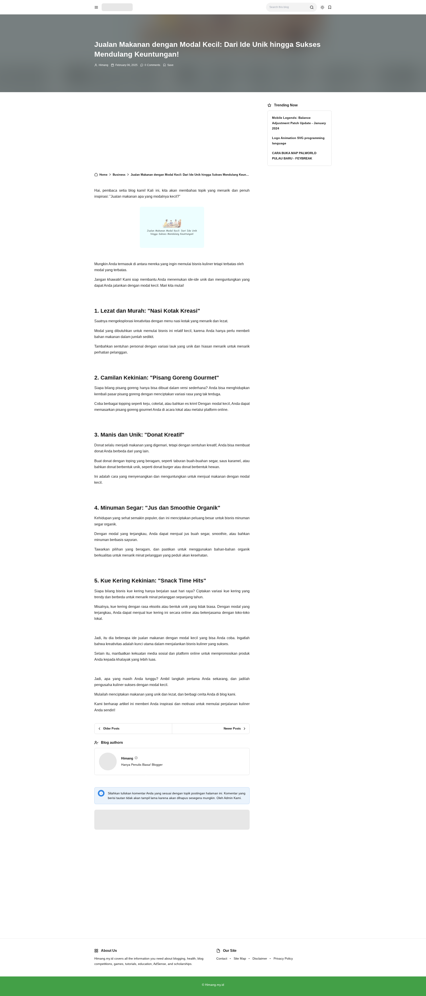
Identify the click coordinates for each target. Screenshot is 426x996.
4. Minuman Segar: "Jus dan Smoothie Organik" (138, 235)
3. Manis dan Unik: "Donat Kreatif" (128, 229)
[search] (312, 7)
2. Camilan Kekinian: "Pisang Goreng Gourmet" (138, 223)
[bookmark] (330, 7)
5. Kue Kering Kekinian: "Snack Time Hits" (134, 241)
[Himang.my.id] (117, 7)
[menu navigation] (96, 7)
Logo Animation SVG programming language (298, 140)
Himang (103, 65)
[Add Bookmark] (168, 65)
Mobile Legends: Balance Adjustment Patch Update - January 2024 (299, 123)
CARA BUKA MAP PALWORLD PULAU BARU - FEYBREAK (294, 155)
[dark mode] (322, 7)
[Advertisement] (172, 134)
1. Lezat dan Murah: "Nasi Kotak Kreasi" (133, 217)
